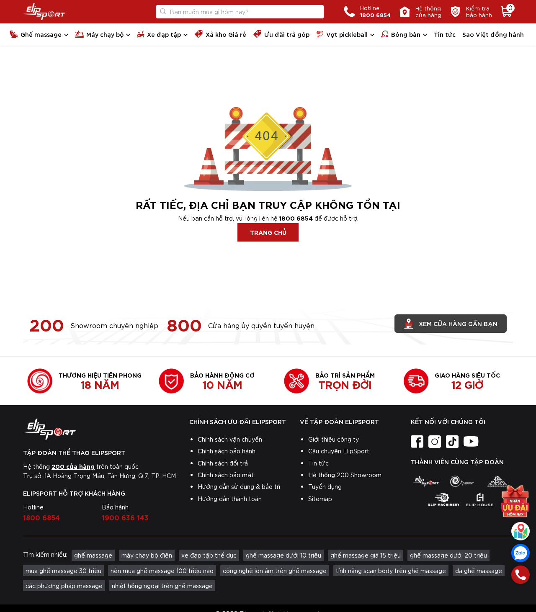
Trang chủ (268, 232)
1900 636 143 (125, 517)
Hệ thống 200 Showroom (344, 474)
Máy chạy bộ (105, 34)
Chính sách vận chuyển (230, 439)
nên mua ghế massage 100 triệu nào (162, 570)
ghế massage (93, 555)
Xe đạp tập (164, 34)
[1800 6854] (520, 575)
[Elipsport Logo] (44, 11)
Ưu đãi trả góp (286, 34)
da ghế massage (478, 570)
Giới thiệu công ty (333, 439)
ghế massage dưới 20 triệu (448, 555)
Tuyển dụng (325, 486)
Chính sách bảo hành (226, 451)
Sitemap (320, 498)
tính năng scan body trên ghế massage (391, 570)
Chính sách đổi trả (223, 463)
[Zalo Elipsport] (520, 553)
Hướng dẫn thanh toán (230, 498)
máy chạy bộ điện (146, 555)
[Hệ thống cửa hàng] (520, 531)
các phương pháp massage (64, 585)
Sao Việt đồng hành (493, 34)
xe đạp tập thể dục (209, 555)
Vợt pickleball (347, 34)
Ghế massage (41, 34)
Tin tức (445, 34)
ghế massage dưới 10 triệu (283, 555)
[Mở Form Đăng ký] (515, 495)
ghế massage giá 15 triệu (365, 555)
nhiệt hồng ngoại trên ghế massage (162, 585)
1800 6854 (296, 218)
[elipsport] (426, 481)
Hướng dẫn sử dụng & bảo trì (239, 486)
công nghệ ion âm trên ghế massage (275, 570)
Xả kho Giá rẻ (226, 34)
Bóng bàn (405, 34)
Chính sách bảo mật (226, 474)
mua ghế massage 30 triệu (63, 570)
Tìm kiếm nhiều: (45, 554)
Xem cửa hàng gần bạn (458, 323)
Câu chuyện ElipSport (338, 451)
